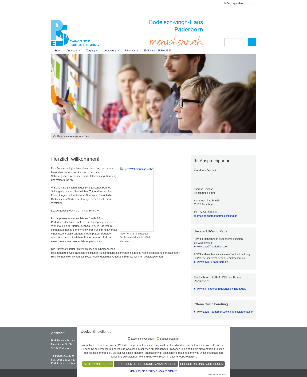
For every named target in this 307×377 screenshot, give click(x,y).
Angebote (73, 51)
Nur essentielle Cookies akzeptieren (145, 363)
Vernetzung (111, 51)
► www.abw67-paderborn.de (210, 246)
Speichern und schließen (201, 363)
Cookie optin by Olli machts (217, 374)
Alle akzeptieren (98, 363)
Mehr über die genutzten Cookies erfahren (153, 371)
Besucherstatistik (169, 338)
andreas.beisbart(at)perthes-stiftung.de (215, 216)
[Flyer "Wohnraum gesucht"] (137, 199)
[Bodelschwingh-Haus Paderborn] (83, 33)
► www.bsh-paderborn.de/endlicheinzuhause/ (220, 288)
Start (57, 50)
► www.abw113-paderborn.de (211, 262)
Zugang (92, 51)
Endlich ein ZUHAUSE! (157, 50)
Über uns (131, 51)
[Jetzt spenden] (240, 17)
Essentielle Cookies (142, 338)
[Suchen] (252, 42)
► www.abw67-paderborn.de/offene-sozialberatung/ (223, 311)
